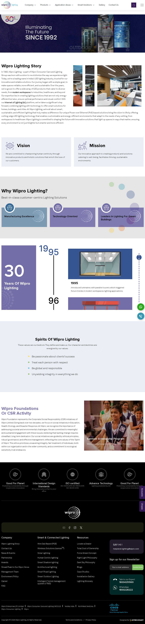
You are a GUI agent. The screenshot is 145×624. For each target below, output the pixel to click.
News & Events (8, 553)
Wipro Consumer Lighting (11, 609)
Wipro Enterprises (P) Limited (12, 606)
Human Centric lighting (48, 558)
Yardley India (69, 606)
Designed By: (125, 620)
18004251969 (126, 582)
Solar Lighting (44, 553)
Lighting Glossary (85, 581)
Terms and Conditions (74, 620)
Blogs (79, 567)
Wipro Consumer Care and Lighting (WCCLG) (44, 606)
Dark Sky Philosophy (86, 562)
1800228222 (126, 590)
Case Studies (83, 572)
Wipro (26, 609)
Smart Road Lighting (47, 572)
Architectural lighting (47, 567)
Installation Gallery (85, 577)
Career (4, 581)
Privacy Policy (91, 620)
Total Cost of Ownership (88, 548)
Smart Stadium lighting (48, 562)
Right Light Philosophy (87, 558)
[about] (77, 85)
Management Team (10, 572)
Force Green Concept (86, 553)
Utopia (142, 506)
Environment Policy (10, 577)
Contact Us (6, 548)
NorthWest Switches (85, 606)
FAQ (3, 586)
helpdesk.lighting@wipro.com (126, 549)
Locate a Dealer (84, 544)
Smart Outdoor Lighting (48, 577)
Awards (4, 562)
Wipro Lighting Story (10, 544)
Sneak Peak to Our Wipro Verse (15, 567)
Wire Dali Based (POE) (47, 544)
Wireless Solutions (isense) (51, 548)
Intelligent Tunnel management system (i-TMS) (52, 582)
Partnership (6, 558)
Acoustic (142, 492)
